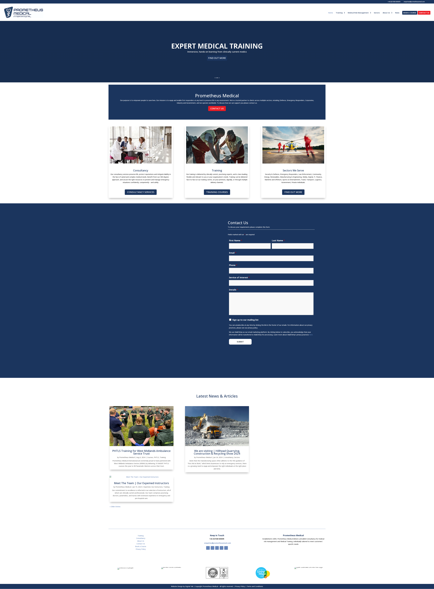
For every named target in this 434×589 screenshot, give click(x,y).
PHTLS (156, 457)
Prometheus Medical (127, 457)
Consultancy (228, 457)
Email (232, 252)
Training (339, 13)
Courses (150, 457)
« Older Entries (115, 506)
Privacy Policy (141, 549)
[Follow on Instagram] (217, 548)
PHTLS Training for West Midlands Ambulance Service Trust (141, 452)
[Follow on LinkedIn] (226, 548)
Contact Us (424, 13)
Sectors (377, 13)
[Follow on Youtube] (221, 548)
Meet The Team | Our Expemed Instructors (141, 483)
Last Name (278, 240)
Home (330, 13)
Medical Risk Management (358, 13)
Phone (233, 265)
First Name (235, 240)
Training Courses (217, 192)
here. (311, 335)
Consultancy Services (140, 192)
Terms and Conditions (255, 586)
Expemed (147, 487)
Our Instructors (157, 487)
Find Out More (217, 58)
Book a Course (409, 13)
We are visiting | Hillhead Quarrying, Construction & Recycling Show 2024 (217, 452)
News (397, 13)
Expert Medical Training (217, 46)
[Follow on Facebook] (208, 548)
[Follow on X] (212, 548)
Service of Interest (239, 277)
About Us (386, 13)
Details (233, 289)
